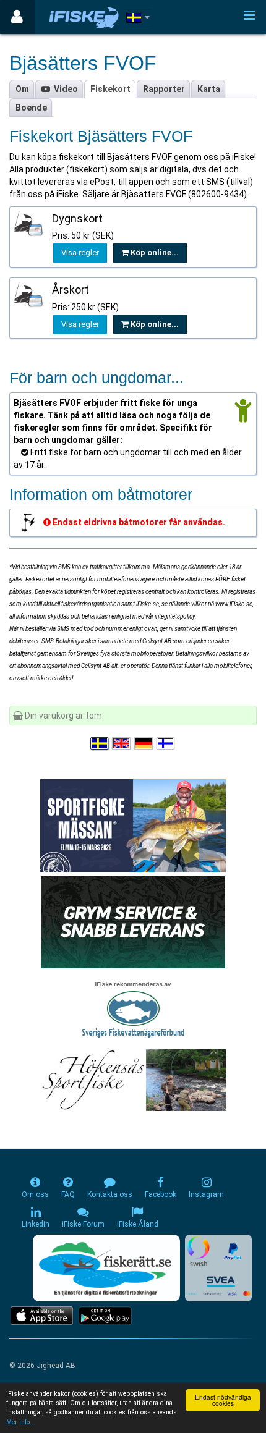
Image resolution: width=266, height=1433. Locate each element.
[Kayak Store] (133, 921)
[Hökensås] (133, 1079)
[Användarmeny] (17, 17)
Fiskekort (110, 89)
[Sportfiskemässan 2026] (133, 825)
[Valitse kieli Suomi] (166, 743)
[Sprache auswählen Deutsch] (144, 743)
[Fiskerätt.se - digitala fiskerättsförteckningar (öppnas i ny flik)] (106, 1268)
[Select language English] (122, 743)
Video (64, 89)
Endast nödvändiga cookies (223, 1400)
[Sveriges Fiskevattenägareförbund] (133, 1008)
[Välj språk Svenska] (100, 743)
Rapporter (164, 89)
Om (22, 89)
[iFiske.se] (84, 17)
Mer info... (20, 1422)
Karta (208, 89)
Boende (31, 107)
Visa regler (80, 252)
